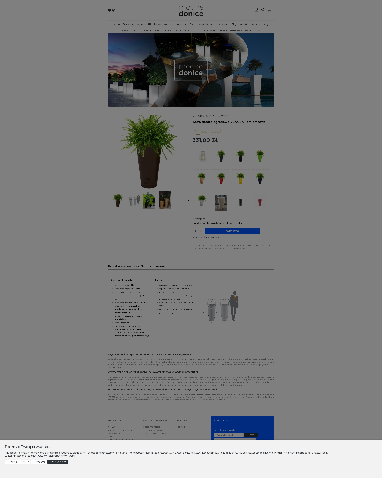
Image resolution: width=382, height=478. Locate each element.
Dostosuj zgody (39, 462)
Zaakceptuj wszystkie (57, 462)
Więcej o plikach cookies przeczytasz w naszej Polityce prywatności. (40, 455)
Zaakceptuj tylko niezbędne (17, 462)
